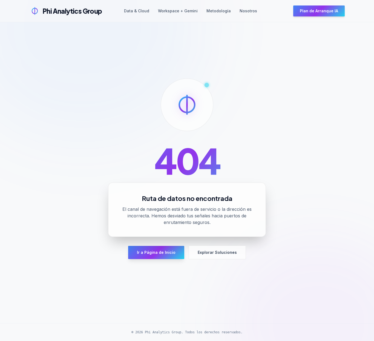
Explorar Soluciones (217, 252)
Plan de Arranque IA (319, 10)
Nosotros (248, 10)
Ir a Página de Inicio (156, 252)
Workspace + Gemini (178, 10)
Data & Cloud (136, 10)
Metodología (218, 10)
